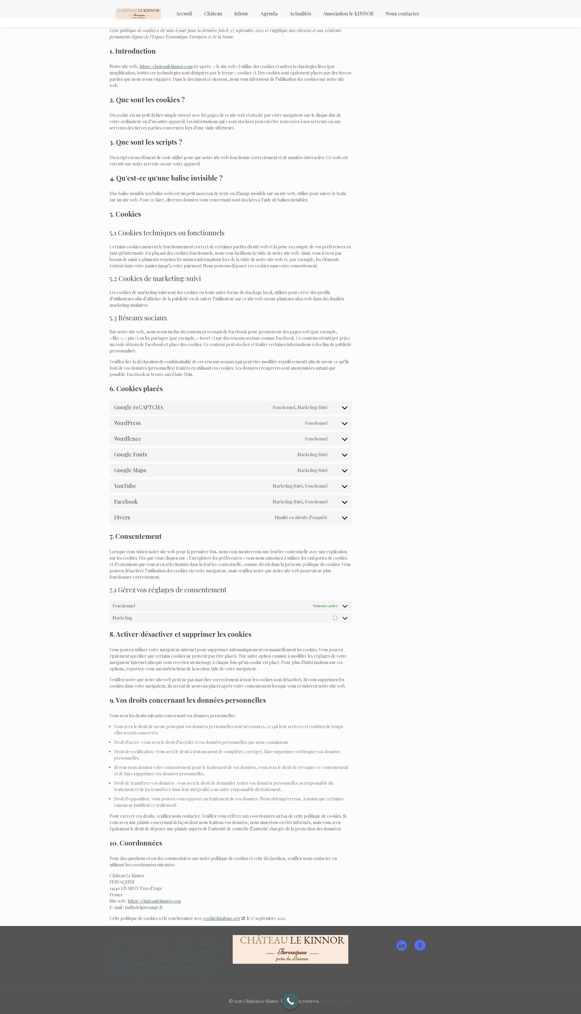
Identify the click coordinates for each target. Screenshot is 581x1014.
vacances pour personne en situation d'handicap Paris (143, 957)
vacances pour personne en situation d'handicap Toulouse (164, 957)
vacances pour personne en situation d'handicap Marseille (120, 957)
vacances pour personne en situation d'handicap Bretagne (187, 957)
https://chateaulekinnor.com (166, 66)
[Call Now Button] (290, 1001)
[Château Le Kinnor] (138, 13)
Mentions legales (336, 1001)
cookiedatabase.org (221, 918)
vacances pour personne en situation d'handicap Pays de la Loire (211, 957)
